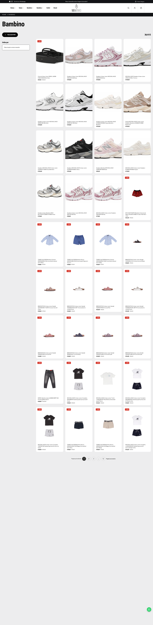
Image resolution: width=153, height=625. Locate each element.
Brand (55, 8)
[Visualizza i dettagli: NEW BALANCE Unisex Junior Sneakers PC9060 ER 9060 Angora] (137, 148)
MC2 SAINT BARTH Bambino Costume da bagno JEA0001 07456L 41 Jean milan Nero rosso (135, 214)
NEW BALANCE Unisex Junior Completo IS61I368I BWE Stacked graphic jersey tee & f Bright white (135, 399)
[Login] (135, 8)
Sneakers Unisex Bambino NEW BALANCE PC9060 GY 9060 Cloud (46, 213)
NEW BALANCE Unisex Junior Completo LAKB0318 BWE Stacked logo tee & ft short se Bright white (135, 446)
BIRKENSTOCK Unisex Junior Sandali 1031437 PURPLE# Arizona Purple (134, 353)
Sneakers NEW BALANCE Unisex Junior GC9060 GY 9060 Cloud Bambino (48, 168)
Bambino (29, 8)
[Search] (128, 8)
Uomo (20, 8)
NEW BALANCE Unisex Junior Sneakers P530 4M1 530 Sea (106, 213)
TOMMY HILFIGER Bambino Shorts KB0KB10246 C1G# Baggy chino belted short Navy (76, 446)
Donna (12, 8)
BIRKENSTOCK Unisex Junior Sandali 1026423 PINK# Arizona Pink (105, 307)
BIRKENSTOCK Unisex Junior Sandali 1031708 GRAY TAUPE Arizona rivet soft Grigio (47, 308)
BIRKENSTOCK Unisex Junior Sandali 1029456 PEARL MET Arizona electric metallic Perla (76, 308)
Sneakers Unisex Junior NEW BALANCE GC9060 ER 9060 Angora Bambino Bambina (106, 123)
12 (103, 459)
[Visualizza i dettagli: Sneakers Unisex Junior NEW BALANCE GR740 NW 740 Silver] (79, 101)
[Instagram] (12, 1)
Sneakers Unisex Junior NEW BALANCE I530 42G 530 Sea (77, 213)
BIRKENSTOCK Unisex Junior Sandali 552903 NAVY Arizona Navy (76, 353)
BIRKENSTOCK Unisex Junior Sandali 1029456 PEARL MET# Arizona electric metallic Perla (135, 308)
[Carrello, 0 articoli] (141, 8)
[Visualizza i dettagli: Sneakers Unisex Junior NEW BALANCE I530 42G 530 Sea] (79, 193)
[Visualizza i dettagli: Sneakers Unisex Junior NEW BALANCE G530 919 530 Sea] (108, 56)
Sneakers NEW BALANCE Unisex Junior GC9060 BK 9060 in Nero (77, 168)
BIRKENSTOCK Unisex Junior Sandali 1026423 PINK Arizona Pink (47, 353)
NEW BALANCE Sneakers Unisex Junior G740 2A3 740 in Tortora (135, 77)
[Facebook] (10, 1)
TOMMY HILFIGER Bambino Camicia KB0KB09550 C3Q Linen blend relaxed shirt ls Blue (47, 261)
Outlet (48, 8)
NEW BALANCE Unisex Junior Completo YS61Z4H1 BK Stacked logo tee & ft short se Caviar (48, 446)
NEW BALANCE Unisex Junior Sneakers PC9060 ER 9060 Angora (135, 168)
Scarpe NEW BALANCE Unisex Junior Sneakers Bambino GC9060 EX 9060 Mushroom (134, 123)
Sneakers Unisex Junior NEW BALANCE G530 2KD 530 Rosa (77, 77)
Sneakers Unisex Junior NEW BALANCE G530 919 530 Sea (106, 77)
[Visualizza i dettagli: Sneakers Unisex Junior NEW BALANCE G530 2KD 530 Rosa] (79, 56)
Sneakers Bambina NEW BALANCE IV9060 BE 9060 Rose (104, 168)
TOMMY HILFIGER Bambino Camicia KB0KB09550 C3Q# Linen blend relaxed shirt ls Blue (106, 261)
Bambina (39, 8)
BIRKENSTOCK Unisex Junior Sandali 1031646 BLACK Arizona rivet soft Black (135, 260)
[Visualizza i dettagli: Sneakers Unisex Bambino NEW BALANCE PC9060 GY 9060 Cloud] (49, 193)
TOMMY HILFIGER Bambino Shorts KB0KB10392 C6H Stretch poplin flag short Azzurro (77, 261)
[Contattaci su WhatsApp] (149, 609)
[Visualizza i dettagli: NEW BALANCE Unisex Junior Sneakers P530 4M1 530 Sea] (108, 193)
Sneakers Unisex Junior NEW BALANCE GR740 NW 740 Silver (77, 122)
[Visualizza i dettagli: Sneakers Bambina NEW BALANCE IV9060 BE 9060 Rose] (108, 148)
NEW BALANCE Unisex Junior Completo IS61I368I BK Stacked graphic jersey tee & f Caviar (77, 399)
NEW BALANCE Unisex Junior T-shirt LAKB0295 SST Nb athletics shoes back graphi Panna (105, 399)
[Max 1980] (76, 8)
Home (4, 14)
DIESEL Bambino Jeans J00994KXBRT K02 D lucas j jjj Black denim (48, 398)
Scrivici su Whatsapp (19, 1)
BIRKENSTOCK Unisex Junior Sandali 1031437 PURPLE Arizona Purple (105, 353)
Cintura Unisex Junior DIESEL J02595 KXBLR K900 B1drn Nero (47, 77)
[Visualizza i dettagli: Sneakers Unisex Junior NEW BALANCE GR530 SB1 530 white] (49, 101)
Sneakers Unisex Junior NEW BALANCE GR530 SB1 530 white (48, 122)
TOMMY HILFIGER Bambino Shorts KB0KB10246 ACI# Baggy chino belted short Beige (105, 446)
